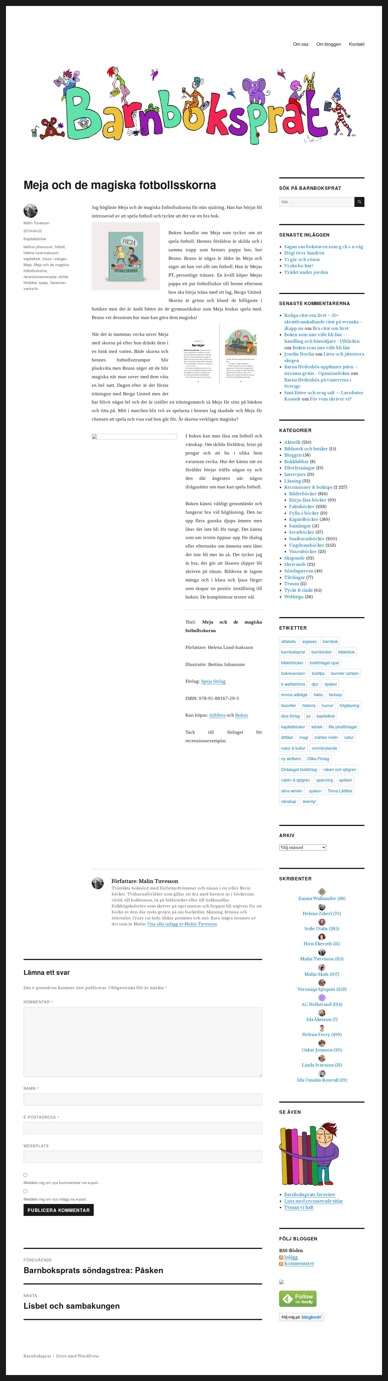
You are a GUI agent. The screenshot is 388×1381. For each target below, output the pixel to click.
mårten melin (326, 737)
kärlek (317, 726)
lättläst (287, 737)
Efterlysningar (299, 467)
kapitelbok (32, 258)
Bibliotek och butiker (306, 448)
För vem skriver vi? (330, 399)
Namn (31, 1088)
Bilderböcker (303, 493)
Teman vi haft (299, 1207)
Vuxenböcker (303, 551)
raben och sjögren (340, 769)
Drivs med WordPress (77, 1356)
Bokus (241, 715)
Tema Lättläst (340, 791)
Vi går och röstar (302, 259)
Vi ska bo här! (298, 265)
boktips (318, 673)
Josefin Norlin (299, 354)
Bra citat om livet (331, 328)
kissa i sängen (54, 258)
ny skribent (291, 758)
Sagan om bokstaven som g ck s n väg (323, 246)
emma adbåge (294, 694)
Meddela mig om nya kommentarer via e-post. (61, 1182)
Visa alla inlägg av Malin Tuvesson (182, 924)
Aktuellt (292, 442)
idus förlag (290, 716)
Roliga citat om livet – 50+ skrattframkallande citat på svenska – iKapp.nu (323, 322)
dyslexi (331, 684)
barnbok (330, 641)
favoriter (288, 705)
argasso (309, 641)
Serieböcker (301, 532)
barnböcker (322, 652)
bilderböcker (292, 662)
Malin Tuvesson (36, 222)
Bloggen (293, 455)
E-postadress (42, 1117)
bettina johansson (38, 246)
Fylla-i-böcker (304, 513)
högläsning (349, 705)
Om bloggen (328, 44)
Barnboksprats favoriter (309, 1194)
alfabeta (288, 641)
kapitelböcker (293, 726)
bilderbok (346, 652)
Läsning (292, 481)
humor (327, 705)
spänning (324, 780)
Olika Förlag (318, 758)
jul (308, 716)
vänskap (288, 801)
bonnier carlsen (345, 673)
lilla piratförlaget (343, 726)
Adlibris (217, 715)
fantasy (335, 694)
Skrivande (295, 564)
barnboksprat (293, 652)
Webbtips (294, 596)
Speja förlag (213, 681)
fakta (318, 694)
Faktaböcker (302, 506)
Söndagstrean (298, 571)
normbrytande (324, 748)
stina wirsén (292, 791)
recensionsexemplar (40, 276)
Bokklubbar (296, 461)
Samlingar (300, 526)
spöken (345, 780)
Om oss (300, 44)
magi (303, 737)
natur (349, 737)
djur (315, 684)
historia (309, 705)
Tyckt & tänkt (298, 590)
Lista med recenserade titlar (313, 1201)
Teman (291, 583)
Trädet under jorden (306, 272)
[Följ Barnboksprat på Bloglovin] (321, 1317)
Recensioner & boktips (308, 487)
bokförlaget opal (324, 662)
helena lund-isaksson (41, 252)
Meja (28, 264)
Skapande (294, 558)
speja (43, 282)
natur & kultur (293, 748)
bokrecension (293, 673)
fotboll (60, 246)
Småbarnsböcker (307, 538)
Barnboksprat (37, 1356)
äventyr (309, 801)
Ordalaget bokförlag (299, 769)
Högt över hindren (304, 253)
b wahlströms (293, 684)
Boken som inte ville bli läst (321, 347)
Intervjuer (295, 474)
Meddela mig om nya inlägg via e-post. (55, 1199)
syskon (315, 791)
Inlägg (291, 1257)
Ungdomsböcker (306, 545)
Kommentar (38, 1001)
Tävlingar (294, 577)
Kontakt (356, 44)
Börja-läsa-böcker (308, 500)
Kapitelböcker (35, 238)
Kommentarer (299, 1263)
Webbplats (36, 1145)
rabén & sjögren (295, 780)
